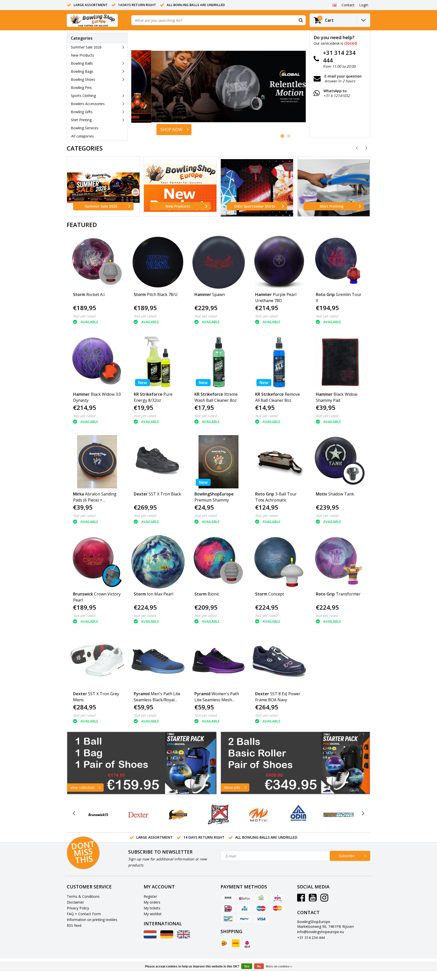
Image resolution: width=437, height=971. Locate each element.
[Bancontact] (228, 918)
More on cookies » (279, 966)
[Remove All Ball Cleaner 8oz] (279, 362)
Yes (246, 966)
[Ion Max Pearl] (158, 561)
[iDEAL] (228, 908)
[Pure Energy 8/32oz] (158, 362)
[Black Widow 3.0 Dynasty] (97, 362)
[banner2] (295, 763)
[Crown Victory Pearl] (97, 561)
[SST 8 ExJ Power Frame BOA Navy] (279, 661)
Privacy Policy (78, 908)
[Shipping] (224, 943)
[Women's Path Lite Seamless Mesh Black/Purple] (218, 661)
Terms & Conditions (83, 896)
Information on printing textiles (92, 919)
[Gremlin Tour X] (340, 262)
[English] (334, 5)
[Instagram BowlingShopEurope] (324, 899)
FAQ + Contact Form (84, 913)
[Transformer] (340, 561)
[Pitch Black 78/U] (158, 262)
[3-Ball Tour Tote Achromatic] (279, 461)
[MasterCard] (277, 908)
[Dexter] (138, 815)
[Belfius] (244, 898)
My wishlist (153, 913)
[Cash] (261, 898)
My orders (152, 902)
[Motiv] (259, 815)
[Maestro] (261, 908)
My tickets (152, 908)
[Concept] (279, 561)
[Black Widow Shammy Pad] (340, 362)
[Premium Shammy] (218, 461)
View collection (82, 787)
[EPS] (277, 898)
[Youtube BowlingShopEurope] (313, 899)
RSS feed (74, 925)
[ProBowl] (338, 815)
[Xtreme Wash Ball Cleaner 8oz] (218, 362)
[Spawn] (218, 262)
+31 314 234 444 (311, 937)
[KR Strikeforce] (218, 815)
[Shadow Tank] (340, 461)
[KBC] (244, 908)
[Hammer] (178, 815)
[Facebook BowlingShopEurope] (301, 899)
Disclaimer (75, 902)
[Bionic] (218, 561)
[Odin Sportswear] (298, 815)
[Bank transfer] (228, 898)
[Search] (300, 20)
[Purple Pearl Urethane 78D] (279, 262)
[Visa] (261, 918)
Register (150, 896)
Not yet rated (84, 316)
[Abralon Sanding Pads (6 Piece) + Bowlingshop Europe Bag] (97, 461)
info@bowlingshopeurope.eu (320, 931)
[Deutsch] (166, 937)
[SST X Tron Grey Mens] (97, 661)
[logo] (92, 20)
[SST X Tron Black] (158, 461)
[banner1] (141, 763)
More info (232, 787)
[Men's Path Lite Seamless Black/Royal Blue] (158, 661)
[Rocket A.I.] (97, 262)
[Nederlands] (150, 937)
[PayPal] (244, 918)
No (259, 966)
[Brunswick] (98, 815)
